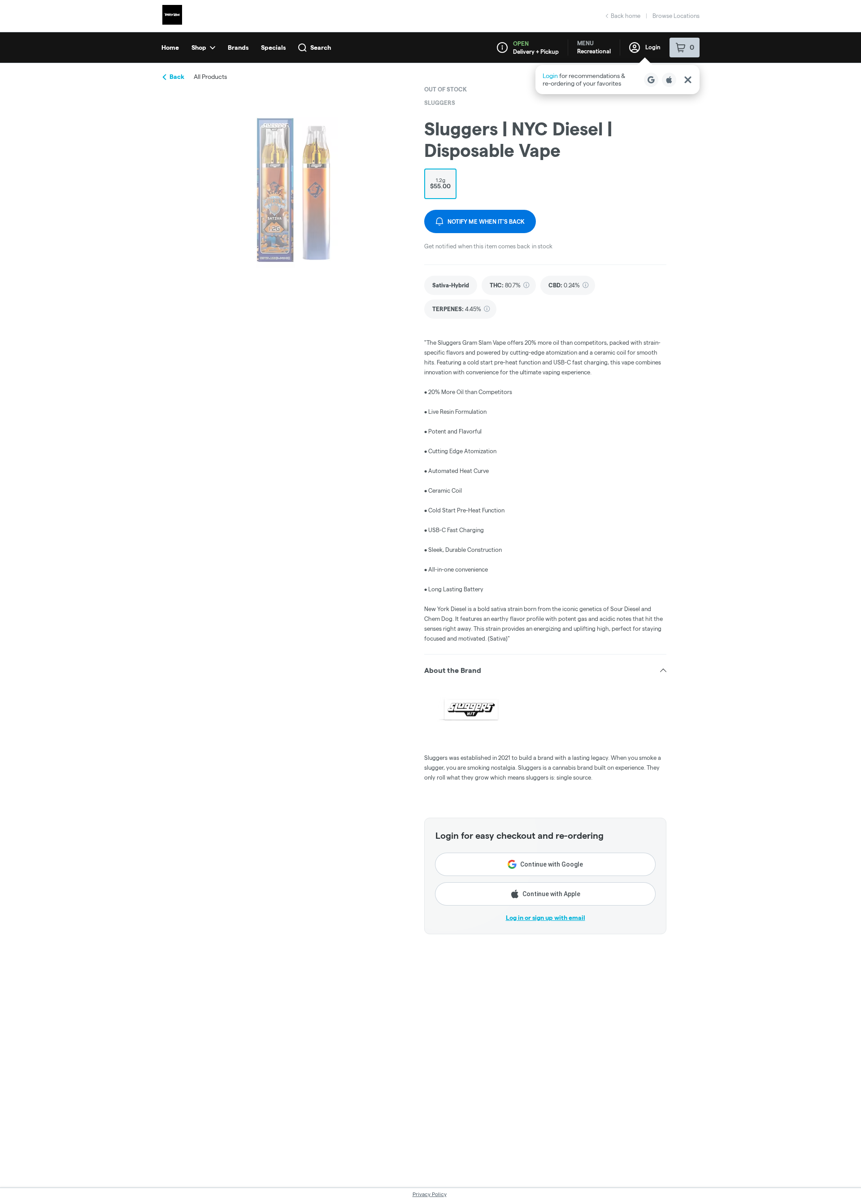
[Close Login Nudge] (687, 79)
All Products (210, 76)
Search (320, 47)
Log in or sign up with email (545, 917)
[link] (450, 285)
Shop (198, 47)
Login (653, 47)
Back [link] (177, 76)
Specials (273, 47)
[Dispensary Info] (502, 47)
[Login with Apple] (669, 80)
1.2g (440, 183)
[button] (617, 79)
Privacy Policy (430, 1194)
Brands (238, 47)
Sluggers (439, 103)
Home (170, 47)
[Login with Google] (651, 80)
